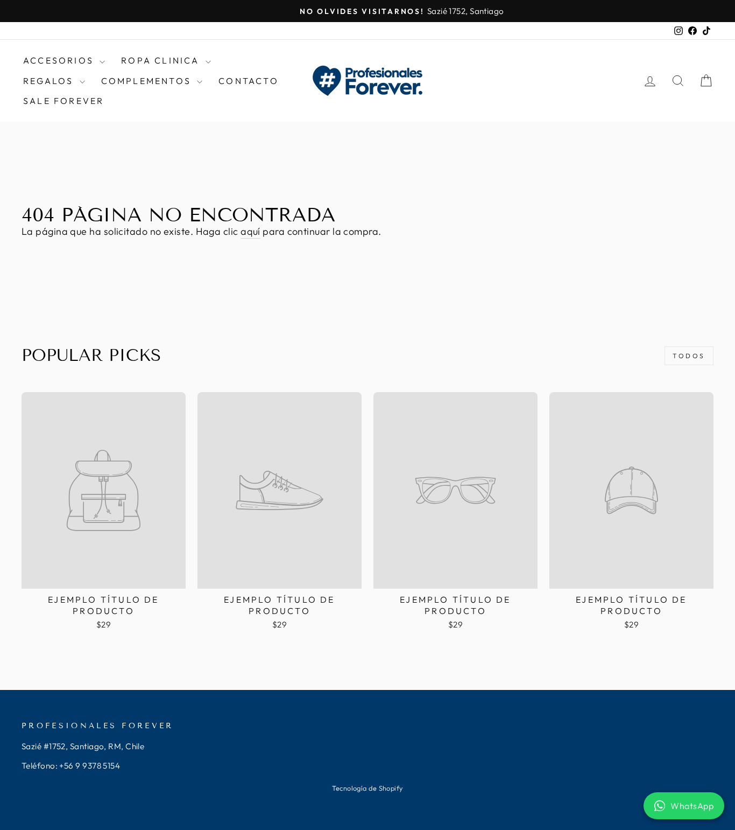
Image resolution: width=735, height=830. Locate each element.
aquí (250, 231)
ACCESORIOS (60, 60)
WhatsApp (691, 805)
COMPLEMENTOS (148, 80)
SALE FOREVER (63, 100)
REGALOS (50, 80)
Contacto (248, 80)
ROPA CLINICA (162, 60)
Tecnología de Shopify (367, 788)
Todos (689, 356)
